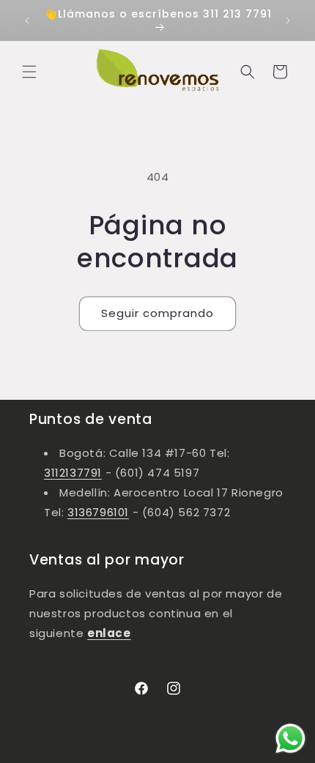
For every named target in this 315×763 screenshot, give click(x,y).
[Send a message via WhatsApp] (290, 738)
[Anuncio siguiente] (288, 20)
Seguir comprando (157, 313)
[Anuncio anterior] (27, 20)
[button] (29, 72)
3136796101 (98, 512)
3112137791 (73, 472)
